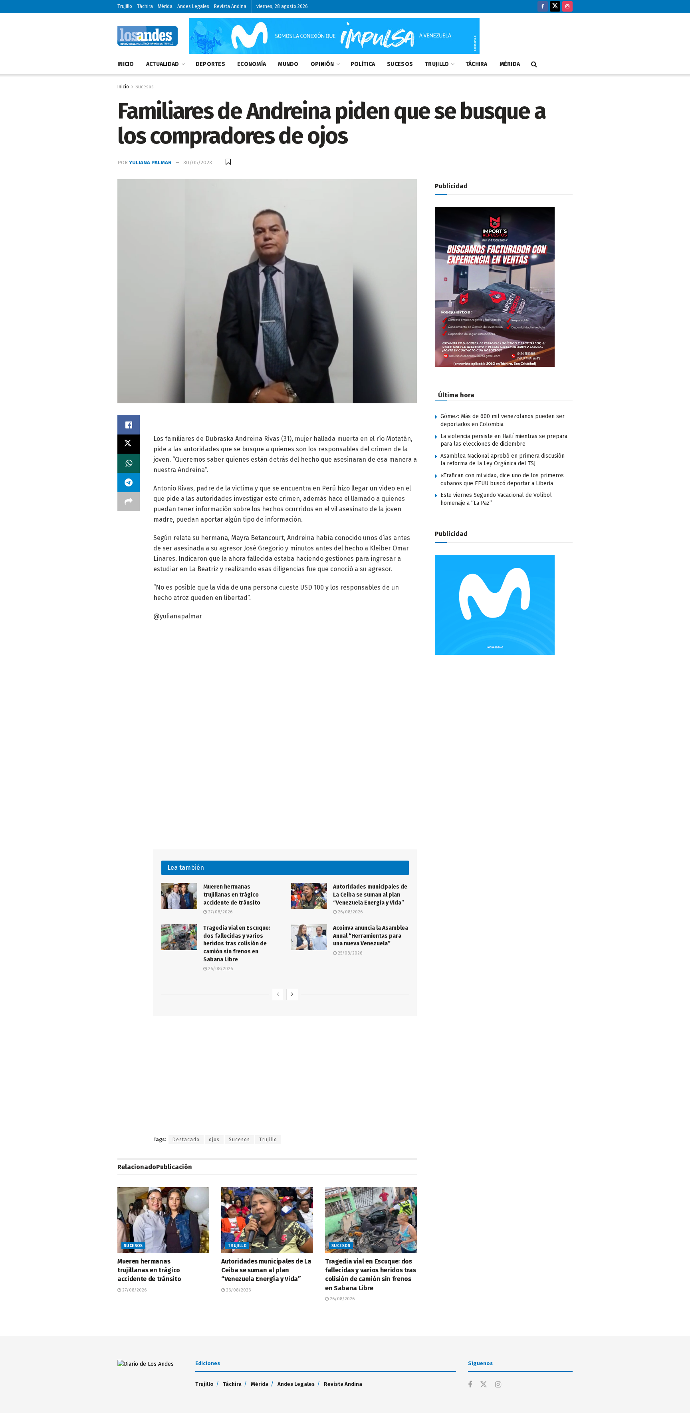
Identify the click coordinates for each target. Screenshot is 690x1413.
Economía (251, 64)
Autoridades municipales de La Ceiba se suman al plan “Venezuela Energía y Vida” (370, 894)
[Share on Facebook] (128, 424)
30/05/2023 (197, 162)
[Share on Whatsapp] (128, 463)
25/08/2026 (349, 953)
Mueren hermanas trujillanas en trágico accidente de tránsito (232, 894)
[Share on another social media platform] (128, 501)
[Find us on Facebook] (542, 6)
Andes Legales (193, 6)
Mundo (288, 64)
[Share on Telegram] (128, 482)
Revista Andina (230, 6)
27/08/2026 (219, 912)
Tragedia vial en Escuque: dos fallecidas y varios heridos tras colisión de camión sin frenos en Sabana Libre (236, 944)
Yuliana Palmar (150, 162)
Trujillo (124, 6)
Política (363, 64)
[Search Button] (534, 64)
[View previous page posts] (278, 994)
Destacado (186, 1139)
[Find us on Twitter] (555, 6)
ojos (214, 1139)
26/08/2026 (350, 912)
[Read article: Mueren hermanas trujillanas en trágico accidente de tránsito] (179, 896)
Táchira (145, 6)
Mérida (165, 6)
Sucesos (400, 64)
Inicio (125, 64)
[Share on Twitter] (128, 444)
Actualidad (162, 64)
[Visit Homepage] (147, 36)
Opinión (322, 64)
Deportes (210, 64)
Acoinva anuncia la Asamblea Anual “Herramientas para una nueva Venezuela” (370, 936)
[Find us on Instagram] (567, 6)
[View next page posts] (292, 994)
